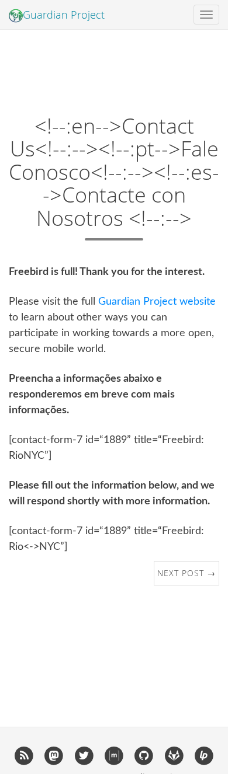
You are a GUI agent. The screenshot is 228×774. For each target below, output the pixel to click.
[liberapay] (204, 755)
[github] (144, 755)
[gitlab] (174, 755)
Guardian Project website (157, 302)
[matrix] (114, 755)
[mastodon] (54, 755)
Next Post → (186, 572)
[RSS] (23, 755)
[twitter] (84, 755)
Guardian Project (64, 15)
